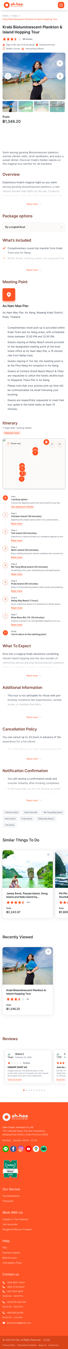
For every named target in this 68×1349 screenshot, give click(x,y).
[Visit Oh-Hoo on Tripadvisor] (43, 1149)
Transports (8, 1201)
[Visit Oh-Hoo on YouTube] (28, 1149)
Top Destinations (11, 1196)
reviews (26, 1063)
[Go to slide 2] (26, 1090)
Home (6, 15)
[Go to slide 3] (29, 1090)
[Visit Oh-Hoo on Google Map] (36, 1149)
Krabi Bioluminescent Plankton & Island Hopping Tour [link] (30, 19)
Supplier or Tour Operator (15, 1219)
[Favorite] (60, 63)
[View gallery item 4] (57, 106)
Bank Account (10, 1257)
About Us (42, 1345)
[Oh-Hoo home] (13, 5)
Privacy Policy (9, 1345)
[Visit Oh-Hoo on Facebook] (13, 1149)
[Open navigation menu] (61, 5)
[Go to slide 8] (41, 1090)
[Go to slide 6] (36, 1090)
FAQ (5, 1247)
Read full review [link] (15, 1079)
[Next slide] (60, 76)
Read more (32, 204)
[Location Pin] (46, 442)
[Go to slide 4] (31, 1090)
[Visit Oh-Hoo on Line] (6, 1149)
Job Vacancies (10, 1224)
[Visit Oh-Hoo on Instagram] (21, 1149)
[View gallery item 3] (41, 106)
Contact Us (53, 1345)
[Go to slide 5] (34, 1090)
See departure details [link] (22, 506)
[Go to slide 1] (24, 1090)
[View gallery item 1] (10, 106)
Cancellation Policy (12, 1262)
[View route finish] (5, 633)
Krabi (14, 15)
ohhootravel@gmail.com (18, 1322)
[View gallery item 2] (25, 106)
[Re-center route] (59, 444)
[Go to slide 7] (39, 1090)
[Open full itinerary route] (52, 444)
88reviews (27, 39)
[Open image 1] (34, 76)
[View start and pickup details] (5, 498)
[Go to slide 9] (44, 1090)
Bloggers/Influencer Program (17, 1229)
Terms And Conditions (27, 1345)
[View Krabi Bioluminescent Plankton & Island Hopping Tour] (28, 966)
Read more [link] (16, 523)
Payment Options (11, 1252)
